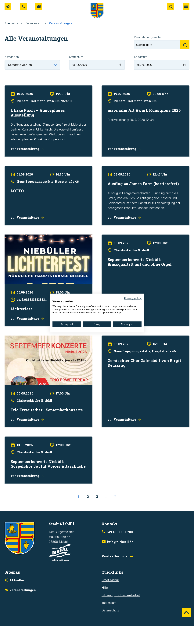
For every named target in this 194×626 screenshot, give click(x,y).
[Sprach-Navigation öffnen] (8, 6)
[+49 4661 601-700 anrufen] (23, 6)
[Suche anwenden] (184, 44)
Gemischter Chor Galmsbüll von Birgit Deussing (134, 338)
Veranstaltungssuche (147, 37)
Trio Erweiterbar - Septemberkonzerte (30, 338)
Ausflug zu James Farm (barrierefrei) (127, 168)
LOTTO (9, 168)
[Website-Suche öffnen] (170, 6)
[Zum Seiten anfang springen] (186, 612)
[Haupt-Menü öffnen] (186, 6)
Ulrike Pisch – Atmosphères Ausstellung (31, 88)
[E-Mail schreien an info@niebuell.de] (38, 6)
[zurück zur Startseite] (97, 10)
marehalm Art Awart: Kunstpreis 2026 (127, 88)
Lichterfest (12, 237)
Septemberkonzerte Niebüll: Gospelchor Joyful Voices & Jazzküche (43, 441)
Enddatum (140, 57)
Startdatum (76, 57)
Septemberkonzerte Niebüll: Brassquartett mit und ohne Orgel (144, 237)
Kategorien (12, 57)
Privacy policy (133, 298)
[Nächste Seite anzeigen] (115, 496)
